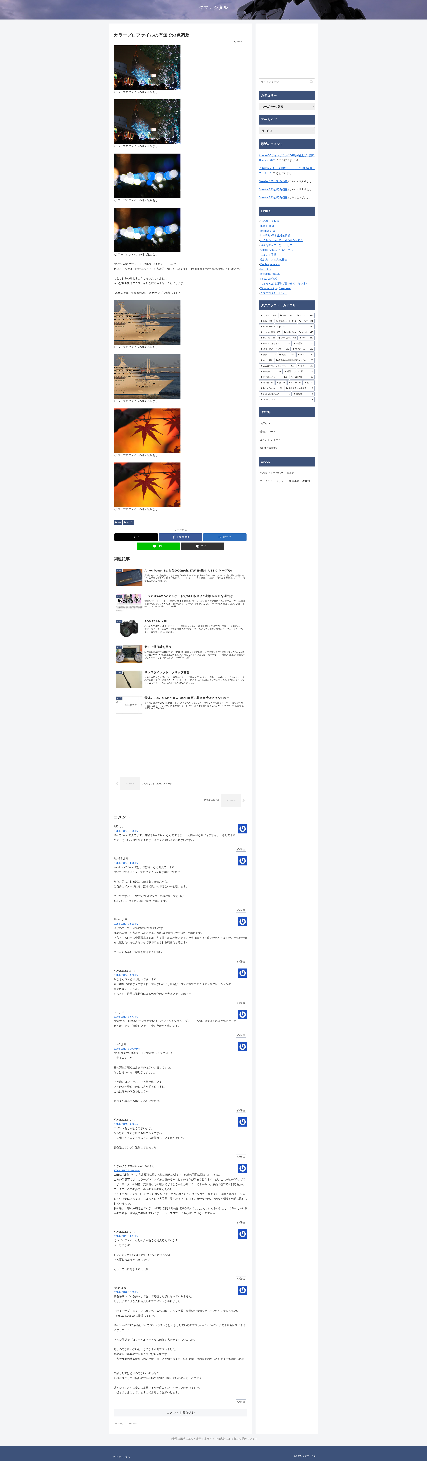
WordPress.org (268, 447)
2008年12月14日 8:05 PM (126, 863)
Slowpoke (285, 288)
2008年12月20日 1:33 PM (126, 1292)
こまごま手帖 (268, 254)
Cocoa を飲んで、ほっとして (278, 249)
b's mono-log (268, 230)
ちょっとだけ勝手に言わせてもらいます (284, 283)
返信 (242, 849)
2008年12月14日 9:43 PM (126, 1017)
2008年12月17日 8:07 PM (126, 1236)
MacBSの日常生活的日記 (275, 235)
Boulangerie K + (270, 264)
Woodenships (268, 288)
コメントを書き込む (180, 1412)
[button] (202, 546)
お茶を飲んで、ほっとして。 (277, 245)
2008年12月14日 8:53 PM (126, 924)
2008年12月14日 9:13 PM (126, 975)
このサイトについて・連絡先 (277, 473)
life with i (265, 269)
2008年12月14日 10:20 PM (127, 1049)
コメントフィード (270, 439)
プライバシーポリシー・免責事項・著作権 (285, 481)
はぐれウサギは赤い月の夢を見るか (281, 240)
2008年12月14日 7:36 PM (126, 831)
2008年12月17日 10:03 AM (127, 1170)
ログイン (265, 423)
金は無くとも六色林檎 (273, 259)
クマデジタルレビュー (273, 293)
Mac (119, 522)
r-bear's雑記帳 (268, 278)
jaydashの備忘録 (270, 273)
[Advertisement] (180, 745)
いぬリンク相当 (269, 221)
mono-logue (267, 225)
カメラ (130, 522)
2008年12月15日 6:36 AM (126, 1124)
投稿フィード (268, 431)
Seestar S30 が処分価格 (273, 181)
